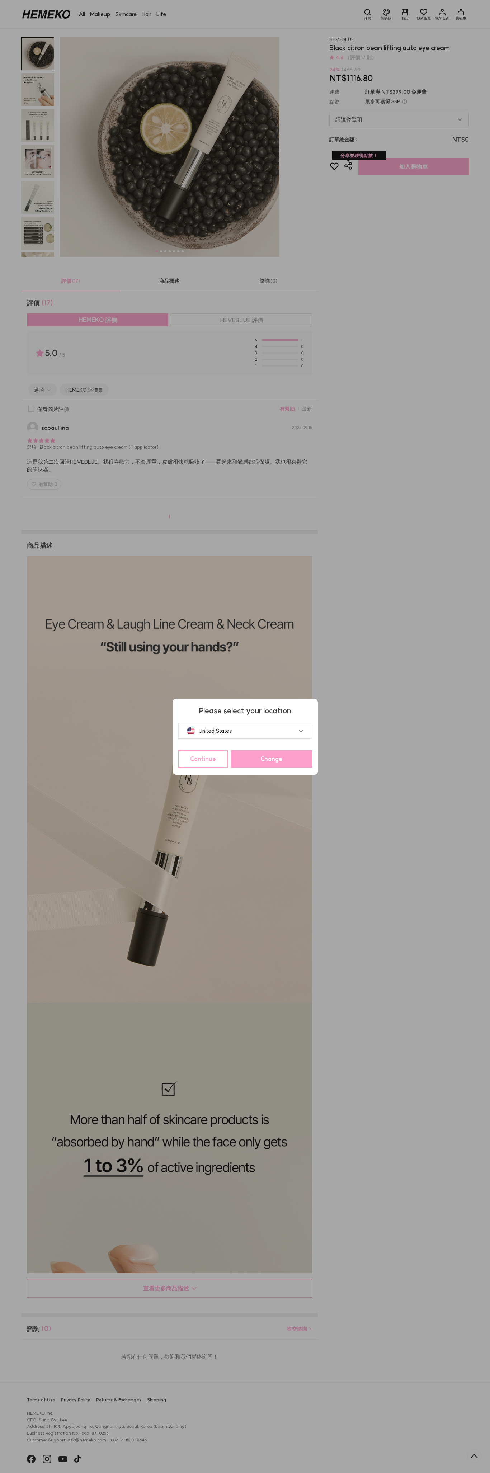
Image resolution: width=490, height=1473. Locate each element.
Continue (203, 759)
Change (271, 759)
